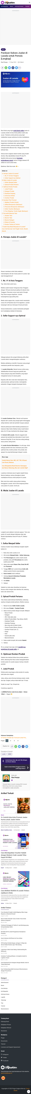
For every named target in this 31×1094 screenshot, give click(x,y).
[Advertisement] (15, 27)
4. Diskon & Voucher (9, 222)
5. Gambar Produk (9, 198)
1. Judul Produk (8, 189)
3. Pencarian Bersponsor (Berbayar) (14, 207)
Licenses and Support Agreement (10, 1047)
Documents (4, 1041)
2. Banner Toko (8, 218)
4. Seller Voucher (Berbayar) (12, 209)
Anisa (2, 903)
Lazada (4, 754)
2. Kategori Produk (9, 191)
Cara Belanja (4, 850)
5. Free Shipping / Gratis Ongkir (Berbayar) (16, 211)
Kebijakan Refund (6, 1027)
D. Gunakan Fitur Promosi (9, 200)
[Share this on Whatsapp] (6, 67)
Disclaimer (4, 1031)
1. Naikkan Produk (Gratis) (11, 202)
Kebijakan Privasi (6, 1024)
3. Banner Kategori (9, 220)
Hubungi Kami (5, 1021)
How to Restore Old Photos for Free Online (11, 938)
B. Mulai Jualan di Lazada (9, 180)
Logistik (3, 997)
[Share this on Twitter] (9, 67)
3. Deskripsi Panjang (9, 193)
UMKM (9, 754)
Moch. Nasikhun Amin (6, 830)
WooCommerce (5, 1009)
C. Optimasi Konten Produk (9, 187)
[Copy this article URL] (2, 67)
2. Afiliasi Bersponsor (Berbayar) (13, 204)
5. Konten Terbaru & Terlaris (12, 224)
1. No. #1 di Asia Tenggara (11, 176)
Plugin (3, 1038)
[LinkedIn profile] (11, 780)
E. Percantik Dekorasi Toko (9, 213)
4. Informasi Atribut (9, 195)
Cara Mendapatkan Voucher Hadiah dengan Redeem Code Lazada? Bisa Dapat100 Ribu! (13, 855)
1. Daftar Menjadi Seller (10, 182)
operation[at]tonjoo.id (6, 1073)
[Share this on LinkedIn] (16, 67)
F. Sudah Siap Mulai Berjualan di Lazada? (14, 226)
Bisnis (11, 6)
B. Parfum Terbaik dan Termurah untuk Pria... (14, 737)
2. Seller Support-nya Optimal (12, 178)
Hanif (2, 867)
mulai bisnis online (18, 130)
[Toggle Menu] (29, 3)
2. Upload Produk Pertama (11, 184)
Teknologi (3, 1000)
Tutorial (27, 6)
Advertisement (4, 982)
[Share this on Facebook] (13, 67)
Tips (2, 1003)
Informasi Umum (19, 6)
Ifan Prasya (4, 62)
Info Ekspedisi (4, 6)
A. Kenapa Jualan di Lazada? (10, 173)
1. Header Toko (8, 215)
